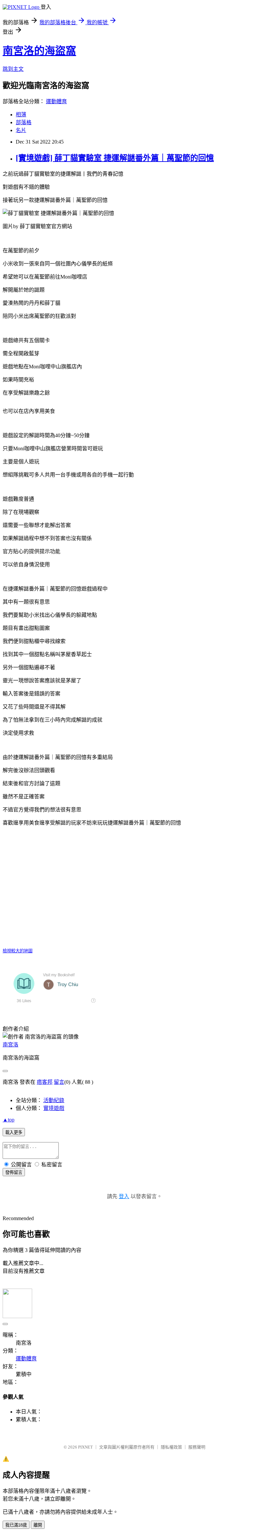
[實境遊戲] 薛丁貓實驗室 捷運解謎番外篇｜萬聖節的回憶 (115, 158)
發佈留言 (13, 1172)
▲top (8, 1119)
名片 (21, 130)
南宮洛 (10, 1044)
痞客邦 (44, 1082)
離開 (37, 1525)
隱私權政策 (171, 1447)
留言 (59, 1082)
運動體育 (56, 101)
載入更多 (13, 1132)
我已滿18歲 (16, 1525)
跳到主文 (13, 69)
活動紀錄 (53, 1100)
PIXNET (85, 1447)
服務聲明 (196, 1447)
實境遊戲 (53, 1108)
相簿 (21, 114)
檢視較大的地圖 (17, 950)
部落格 (23, 122)
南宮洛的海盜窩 (39, 51)
